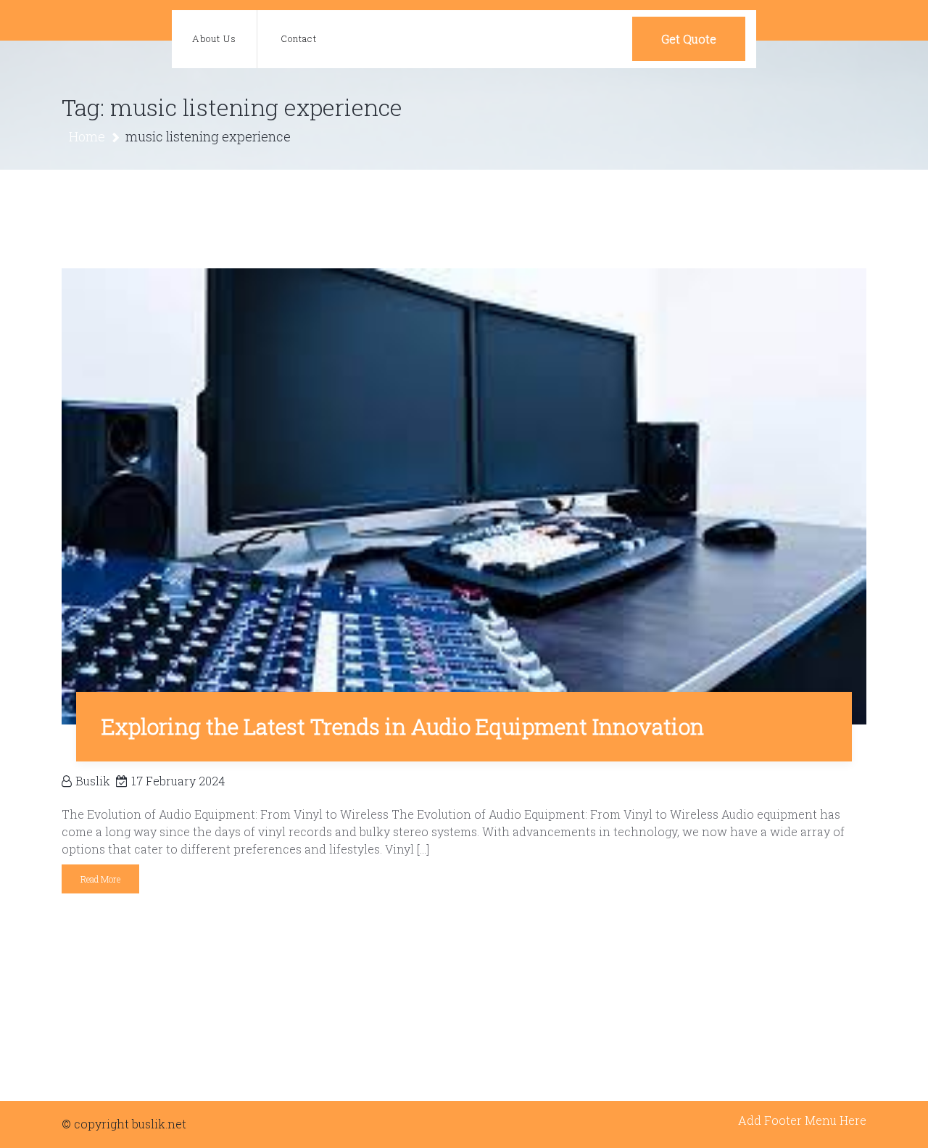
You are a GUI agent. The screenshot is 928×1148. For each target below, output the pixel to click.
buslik (92, 780)
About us (214, 38)
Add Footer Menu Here (802, 1120)
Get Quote (688, 38)
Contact (299, 38)
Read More (100, 879)
